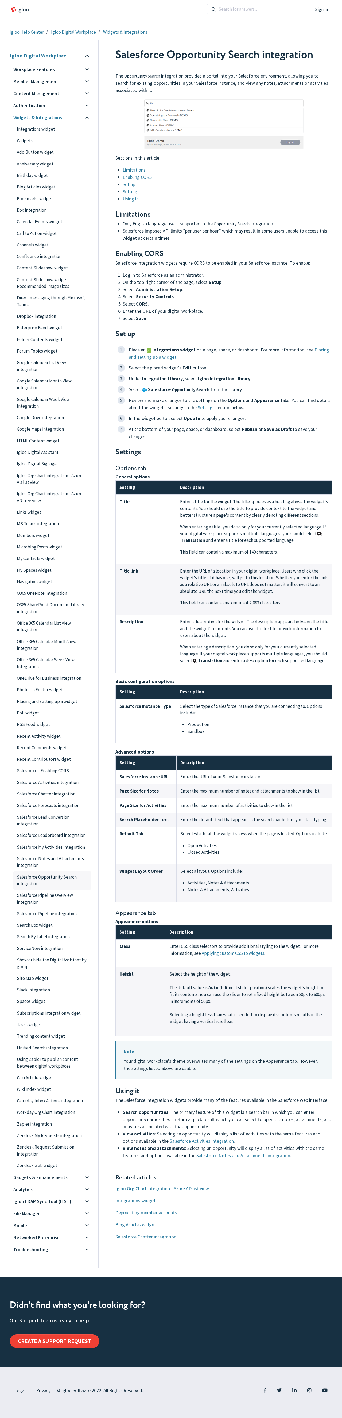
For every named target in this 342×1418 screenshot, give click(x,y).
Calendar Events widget (39, 222)
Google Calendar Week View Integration (43, 402)
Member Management (35, 81)
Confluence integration (39, 256)
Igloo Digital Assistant (38, 452)
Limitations (134, 170)
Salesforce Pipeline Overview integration (45, 898)
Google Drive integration (40, 417)
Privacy (43, 1390)
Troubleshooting (30, 1249)
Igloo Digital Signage (37, 464)
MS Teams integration (38, 524)
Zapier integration (34, 1124)
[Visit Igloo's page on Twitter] (279, 1390)
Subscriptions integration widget (49, 1013)
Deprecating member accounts (146, 1213)
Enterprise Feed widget (39, 328)
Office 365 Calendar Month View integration (46, 645)
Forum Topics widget (37, 351)
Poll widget (28, 713)
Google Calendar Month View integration (44, 384)
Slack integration (33, 990)
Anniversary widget (35, 164)
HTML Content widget (38, 441)
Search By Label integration (43, 937)
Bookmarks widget (35, 199)
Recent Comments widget (42, 748)
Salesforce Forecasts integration (48, 805)
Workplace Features (34, 69)
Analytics (23, 1189)
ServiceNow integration (40, 948)
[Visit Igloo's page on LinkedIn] (294, 1390)
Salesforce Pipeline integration (47, 914)
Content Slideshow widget (42, 268)
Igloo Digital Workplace (73, 32)
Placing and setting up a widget (47, 701)
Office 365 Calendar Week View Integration (46, 663)
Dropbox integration (36, 316)
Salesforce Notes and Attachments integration (243, 1155)
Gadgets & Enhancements (40, 1177)
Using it (130, 199)
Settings (131, 191)
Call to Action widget (37, 233)
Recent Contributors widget (44, 759)
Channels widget (33, 245)
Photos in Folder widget (40, 690)
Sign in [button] (321, 9)
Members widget (33, 535)
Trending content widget (41, 1036)
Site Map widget (32, 978)
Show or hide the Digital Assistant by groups (52, 963)
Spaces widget (31, 1001)
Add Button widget (35, 152)
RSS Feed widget (33, 724)
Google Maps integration (40, 429)
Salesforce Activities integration (202, 1141)
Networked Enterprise (36, 1237)
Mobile (20, 1225)
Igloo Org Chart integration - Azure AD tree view (50, 497)
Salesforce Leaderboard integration (51, 835)
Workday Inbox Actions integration (50, 1101)
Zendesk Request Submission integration (45, 1150)
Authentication (29, 105)
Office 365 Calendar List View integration (44, 626)
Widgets (25, 141)
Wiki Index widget (34, 1089)
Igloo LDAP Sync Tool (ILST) (42, 1201)
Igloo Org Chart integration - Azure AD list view (162, 1188)
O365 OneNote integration (42, 593)
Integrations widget (135, 1200)
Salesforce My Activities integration (51, 847)
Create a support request (54, 1341)
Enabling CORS (137, 177)
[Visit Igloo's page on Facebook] (265, 1390)
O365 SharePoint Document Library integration (50, 608)
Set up (129, 184)
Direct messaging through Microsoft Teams (51, 301)
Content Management (36, 93)
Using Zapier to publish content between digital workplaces (47, 1062)
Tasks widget (29, 1024)
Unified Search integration (42, 1048)
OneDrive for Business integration (49, 678)
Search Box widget (35, 925)
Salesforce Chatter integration (145, 1237)
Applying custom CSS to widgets (233, 953)
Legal (19, 1390)
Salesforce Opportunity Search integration (47, 880)
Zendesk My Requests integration (49, 1135)
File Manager (26, 1213)
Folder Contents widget (40, 339)
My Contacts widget (36, 558)
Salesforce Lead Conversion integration (43, 820)
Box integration (31, 210)
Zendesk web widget (37, 1165)
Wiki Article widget (35, 1078)
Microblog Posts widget (39, 547)
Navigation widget (34, 582)
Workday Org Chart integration (46, 1112)
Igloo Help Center (27, 32)
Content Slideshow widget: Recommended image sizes (43, 283)
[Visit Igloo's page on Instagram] (309, 1390)
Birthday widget (32, 175)
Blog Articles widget (135, 1225)
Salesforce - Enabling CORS (43, 771)
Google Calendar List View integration (41, 366)
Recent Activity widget (39, 736)
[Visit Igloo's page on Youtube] (324, 1390)
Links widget (29, 512)
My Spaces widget (34, 570)
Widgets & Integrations (125, 32)
